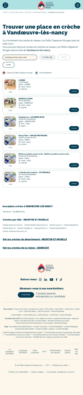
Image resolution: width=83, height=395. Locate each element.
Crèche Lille (69, 309)
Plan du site (76, 351)
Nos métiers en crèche (44, 318)
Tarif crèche (49, 309)
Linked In (46, 279)
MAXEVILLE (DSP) (26, 99)
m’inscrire (26, 295)
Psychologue (48, 323)
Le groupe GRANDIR (23, 351)
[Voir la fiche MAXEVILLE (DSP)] (10, 103)
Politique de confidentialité (18, 372)
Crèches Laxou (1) (55, 225)
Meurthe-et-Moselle (39, 12)
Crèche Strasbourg (29, 315)
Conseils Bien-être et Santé (24, 329)
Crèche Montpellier (57, 311)
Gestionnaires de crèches (55, 351)
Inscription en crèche (36, 309)
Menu (5, 5)
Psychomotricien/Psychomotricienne (29, 323)
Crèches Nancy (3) (9, 228)
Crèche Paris (58, 309)
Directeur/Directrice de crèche (58, 321)
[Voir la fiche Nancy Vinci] (10, 140)
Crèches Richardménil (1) (58, 228)
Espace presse (68, 351)
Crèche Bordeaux (30, 311)
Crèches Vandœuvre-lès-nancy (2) (15, 231)
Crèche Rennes (43, 315)
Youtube (51, 279)
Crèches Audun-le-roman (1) (12, 225)
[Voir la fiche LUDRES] (10, 84)
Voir (10, 92)
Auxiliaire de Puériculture (62, 318)
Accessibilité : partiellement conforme (60, 372)
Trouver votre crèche (16, 12)
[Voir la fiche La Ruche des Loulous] (10, 177)
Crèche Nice (54, 315)
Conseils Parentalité (55, 326)
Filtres (46, 57)
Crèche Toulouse (43, 311)
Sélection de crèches (77, 5)
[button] (5, 5)
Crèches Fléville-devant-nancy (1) (36, 225)
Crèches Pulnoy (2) (40, 228)
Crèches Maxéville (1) (70, 225)
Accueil (46, 5)
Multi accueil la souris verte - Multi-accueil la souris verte (44, 154)
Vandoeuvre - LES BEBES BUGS (31, 117)
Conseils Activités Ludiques (44, 329)
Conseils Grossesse (40, 326)
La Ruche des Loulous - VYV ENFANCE (34, 172)
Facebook (56, 279)
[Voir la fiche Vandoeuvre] (10, 121)
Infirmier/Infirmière (60, 323)
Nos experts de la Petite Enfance (20, 326)
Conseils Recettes (62, 329)
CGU (47, 365)
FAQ (44, 351)
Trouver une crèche (20, 309)
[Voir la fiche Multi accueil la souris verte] (10, 158)
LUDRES (22, 80)
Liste (8, 65)
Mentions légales (37, 372)
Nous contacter (35, 351)
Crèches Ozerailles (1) (24, 228)
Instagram (40, 279)
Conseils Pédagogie (71, 326)
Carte (63, 57)
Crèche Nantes (16, 315)
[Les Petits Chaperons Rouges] (41, 268)
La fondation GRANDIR (10, 351)
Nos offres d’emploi (28, 318)
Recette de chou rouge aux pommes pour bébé (50, 337)
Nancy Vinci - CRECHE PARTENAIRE (33, 135)
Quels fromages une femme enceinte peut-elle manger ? (23, 332)
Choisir (74, 91)
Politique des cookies (60, 365)
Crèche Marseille (66, 315)
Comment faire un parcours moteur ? (18, 335)
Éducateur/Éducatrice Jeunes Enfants (33, 321)
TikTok (61, 279)
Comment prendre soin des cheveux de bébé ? (49, 335)
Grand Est (28, 12)
